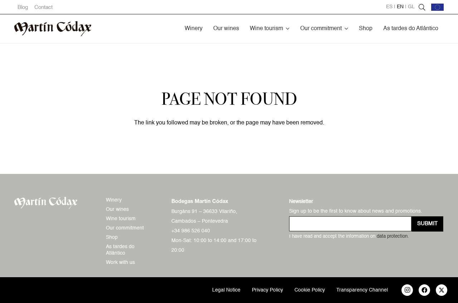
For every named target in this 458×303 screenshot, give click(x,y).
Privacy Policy (267, 290)
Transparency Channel (362, 290)
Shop (112, 237)
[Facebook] (424, 290)
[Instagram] (407, 290)
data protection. (393, 236)
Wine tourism (121, 218)
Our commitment (125, 228)
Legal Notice (226, 290)
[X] (441, 290)
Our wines (117, 209)
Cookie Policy (309, 290)
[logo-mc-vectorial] (52, 28)
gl (411, 6)
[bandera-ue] (437, 7)
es (389, 6)
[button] (287, 28)
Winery (114, 200)
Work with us (120, 262)
